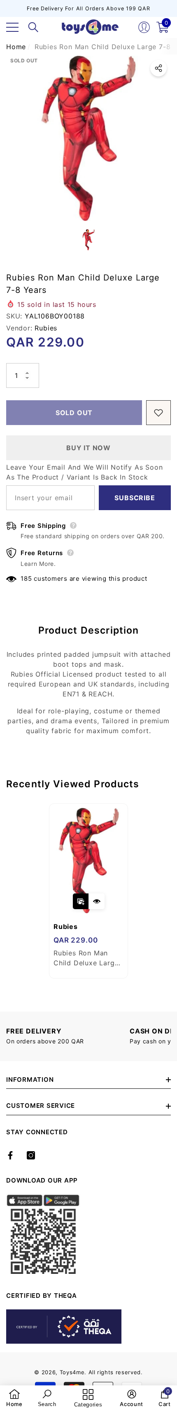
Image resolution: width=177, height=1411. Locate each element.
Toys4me (72, 1372)
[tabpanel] (88, 891)
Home (16, 47)
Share (158, 68)
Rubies (46, 328)
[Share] (158, 68)
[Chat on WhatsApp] (166, 1362)
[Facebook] (10, 1155)
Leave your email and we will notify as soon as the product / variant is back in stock (84, 472)
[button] (33, 27)
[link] (14, 1398)
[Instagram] (31, 1155)
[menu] (12, 27)
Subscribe (134, 498)
